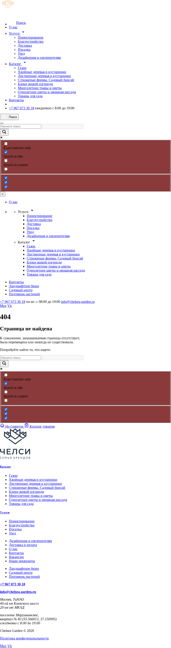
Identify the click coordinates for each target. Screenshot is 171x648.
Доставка (25, 45)
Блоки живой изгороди (35, 84)
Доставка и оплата (23, 545)
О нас (13, 27)
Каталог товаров (42, 426)
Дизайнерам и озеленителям (39, 57)
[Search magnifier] (4, 132)
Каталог (18, 64)
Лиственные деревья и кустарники (44, 76)
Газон (22, 68)
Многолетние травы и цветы (40, 88)
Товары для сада (30, 96)
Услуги (17, 33)
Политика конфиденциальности (24, 638)
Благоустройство (30, 41)
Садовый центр (21, 290)
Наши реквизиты (22, 561)
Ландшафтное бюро (24, 286)
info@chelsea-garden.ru (78, 302)
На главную (14, 426)
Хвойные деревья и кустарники (42, 72)
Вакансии (16, 557)
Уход (21, 53)
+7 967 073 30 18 (21, 108)
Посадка (24, 49)
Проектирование (30, 37)
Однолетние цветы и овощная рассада (47, 92)
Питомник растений (24, 294)
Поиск (21, 23)
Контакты (16, 100)
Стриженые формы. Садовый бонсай (46, 80)
